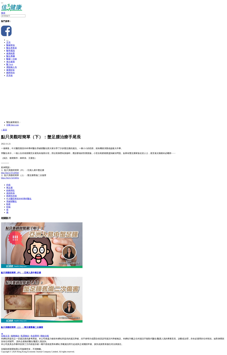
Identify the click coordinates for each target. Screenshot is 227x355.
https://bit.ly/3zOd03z (10, 178)
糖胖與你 (10, 73)
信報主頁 (5, 336)
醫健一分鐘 (11, 59)
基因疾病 (10, 193)
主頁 (8, 42)
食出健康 (10, 62)
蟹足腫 (9, 187)
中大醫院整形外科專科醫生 (19, 199)
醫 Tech (9, 64)
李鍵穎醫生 (11, 201)
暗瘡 (8, 204)
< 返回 (4, 130)
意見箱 (9, 75)
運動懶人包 (11, 67)
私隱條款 (25, 336)
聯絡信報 (44, 336)
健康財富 (10, 70)
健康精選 (10, 53)
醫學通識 (10, 51)
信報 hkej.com (12, 125)
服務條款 (15, 336)
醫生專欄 (10, 56)
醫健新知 (10, 45)
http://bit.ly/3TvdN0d (10, 173)
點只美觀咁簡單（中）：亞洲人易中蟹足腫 (21, 272)
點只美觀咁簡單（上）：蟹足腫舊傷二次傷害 (22, 327)
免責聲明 (35, 336)
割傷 (8, 207)
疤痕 (8, 185)
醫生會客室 (11, 48)
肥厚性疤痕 (11, 196)
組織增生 (10, 190)
